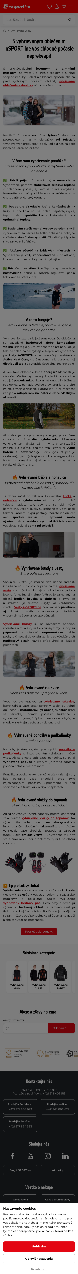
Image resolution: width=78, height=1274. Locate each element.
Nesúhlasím (39, 1269)
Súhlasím (39, 1246)
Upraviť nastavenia (39, 1258)
